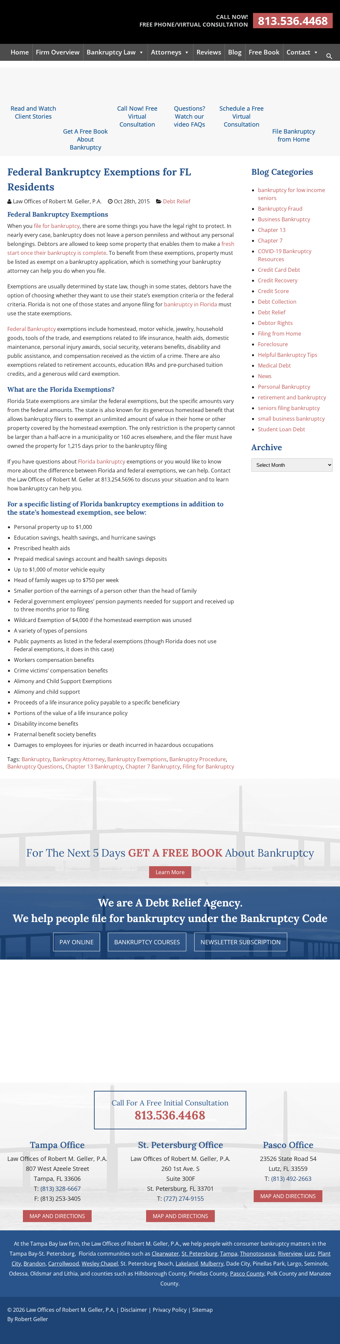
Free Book (264, 52)
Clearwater (165, 1253)
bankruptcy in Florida (190, 304)
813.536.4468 (293, 20)
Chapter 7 (270, 240)
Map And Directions (57, 1216)
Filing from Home (279, 333)
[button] (329, 57)
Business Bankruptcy (284, 219)
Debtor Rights (275, 323)
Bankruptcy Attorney (79, 759)
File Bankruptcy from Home (293, 135)
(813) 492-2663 (291, 1179)
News (265, 376)
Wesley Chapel (100, 1263)
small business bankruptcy (291, 418)
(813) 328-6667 (61, 1188)
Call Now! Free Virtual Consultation (137, 116)
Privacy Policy (170, 1309)
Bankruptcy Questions (35, 766)
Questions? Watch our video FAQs (189, 116)
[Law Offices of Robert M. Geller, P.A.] (70, 37)
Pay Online (76, 942)
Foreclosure (273, 344)
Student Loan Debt (281, 429)
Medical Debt (274, 365)
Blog (235, 52)
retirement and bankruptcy (292, 397)
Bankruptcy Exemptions (137, 759)
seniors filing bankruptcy (289, 408)
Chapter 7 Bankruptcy (153, 766)
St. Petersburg (199, 1253)
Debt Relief (176, 201)
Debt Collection (277, 301)
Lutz (309, 1253)
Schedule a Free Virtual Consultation (241, 116)
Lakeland (187, 1263)
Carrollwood (63, 1263)
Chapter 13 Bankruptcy (94, 766)
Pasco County (247, 1273)
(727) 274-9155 (184, 1198)
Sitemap (202, 1309)
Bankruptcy (36, 759)
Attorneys (166, 52)
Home (20, 52)
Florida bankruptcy (101, 461)
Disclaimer (134, 1309)
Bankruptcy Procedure (197, 759)
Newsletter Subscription (241, 942)
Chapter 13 (272, 230)
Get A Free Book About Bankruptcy (85, 139)
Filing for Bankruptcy (208, 766)
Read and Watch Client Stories (33, 112)
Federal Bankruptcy (31, 329)
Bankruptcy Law (111, 52)
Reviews (209, 52)
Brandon (34, 1263)
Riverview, (290, 1253)
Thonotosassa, (258, 1253)
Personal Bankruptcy (284, 386)
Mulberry (212, 1263)
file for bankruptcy (57, 226)
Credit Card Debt (279, 269)
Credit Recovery (278, 280)
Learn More (170, 872)
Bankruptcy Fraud (280, 208)
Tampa (228, 1253)
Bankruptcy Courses (147, 942)
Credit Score (273, 291)
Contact (298, 52)
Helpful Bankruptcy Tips (287, 355)
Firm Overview (58, 52)
